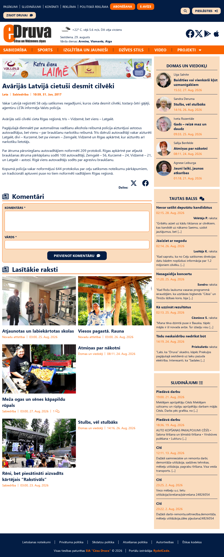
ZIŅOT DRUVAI (17, 15)
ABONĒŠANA (122, 6)
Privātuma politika (71, 542)
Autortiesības (165, 542)
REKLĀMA (69, 7)
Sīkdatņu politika (103, 542)
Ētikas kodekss (192, 542)
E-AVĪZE (145, 6)
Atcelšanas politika (135, 542)
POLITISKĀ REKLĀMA (94, 7)
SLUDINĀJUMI (31, 7)
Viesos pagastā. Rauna (101, 331)
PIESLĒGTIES (203, 11)
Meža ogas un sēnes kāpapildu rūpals (33, 402)
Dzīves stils (131, 49)
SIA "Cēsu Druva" (98, 550)
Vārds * (11, 237)
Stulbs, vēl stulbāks (98, 422)
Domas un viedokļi (90, 354)
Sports (45, 49)
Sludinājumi (184, 382)
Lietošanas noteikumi (36, 542)
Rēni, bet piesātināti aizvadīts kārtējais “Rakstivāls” (32, 476)
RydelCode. (161, 550)
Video (160, 49)
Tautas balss (183, 198)
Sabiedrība (15, 49)
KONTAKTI (52, 7)
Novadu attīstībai (13, 337)
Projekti (186, 49)
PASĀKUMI (10, 7)
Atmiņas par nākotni (99, 347)
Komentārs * (15, 208)
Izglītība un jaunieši (85, 49)
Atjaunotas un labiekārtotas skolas (38, 331)
